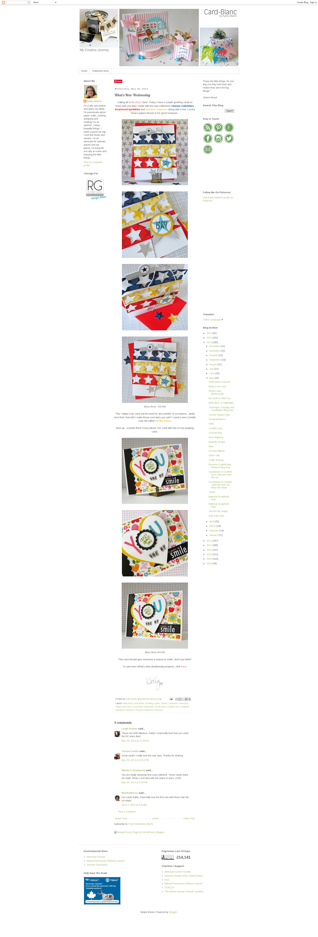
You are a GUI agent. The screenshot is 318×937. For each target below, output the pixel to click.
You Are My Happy (218, 511)
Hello (211, 423)
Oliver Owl (214, 455)
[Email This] (177, 699)
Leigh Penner (129, 728)
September (215, 359)
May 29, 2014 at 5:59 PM (134, 782)
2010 (209, 554)
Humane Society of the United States (183, 875)
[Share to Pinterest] (189, 699)
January (213, 535)
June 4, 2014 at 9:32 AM (134, 805)
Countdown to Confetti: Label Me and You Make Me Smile (221, 485)
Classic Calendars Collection (174, 703)
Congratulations (217, 419)
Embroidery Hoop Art (219, 382)
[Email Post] (171, 699)
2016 (209, 333)
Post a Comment (127, 811)
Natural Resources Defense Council (105, 860)
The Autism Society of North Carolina (183, 891)
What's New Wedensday (216, 392)
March (212, 526)
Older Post (189, 818)
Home (84, 71)
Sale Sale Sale (216, 515)
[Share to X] (183, 699)
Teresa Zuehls (130, 751)
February (214, 530)
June (212, 373)
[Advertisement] (216, 257)
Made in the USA (217, 386)
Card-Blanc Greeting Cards (147, 703)
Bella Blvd (127, 703)
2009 (209, 558)
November (215, 350)
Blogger (173, 912)
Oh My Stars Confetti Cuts (167, 707)
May (211, 378)
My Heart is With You (220, 398)
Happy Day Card (123, 707)
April (212, 521)
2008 (209, 563)
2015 (209, 337)
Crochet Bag (215, 432)
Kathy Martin (94, 101)
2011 (209, 550)
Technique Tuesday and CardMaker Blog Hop (221, 409)
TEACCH (169, 887)
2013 (209, 540)
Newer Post (121, 818)
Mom (211, 446)
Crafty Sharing (216, 460)
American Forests (96, 856)
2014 (209, 342)
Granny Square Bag (219, 414)
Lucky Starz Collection (143, 707)
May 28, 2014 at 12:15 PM (135, 740)
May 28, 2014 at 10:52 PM (135, 760)
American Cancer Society (177, 871)
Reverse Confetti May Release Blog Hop (220, 466)
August (213, 364)
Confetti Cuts (215, 428)
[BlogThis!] (180, 699)
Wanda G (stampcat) (133, 770)
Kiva (166, 879)
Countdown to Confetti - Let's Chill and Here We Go (221, 474)
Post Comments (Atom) (141, 824)
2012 (209, 545)
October (213, 355)
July (211, 369)
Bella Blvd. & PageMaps (221, 402)
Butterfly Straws (217, 442)
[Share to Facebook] (186, 699)
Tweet (212, 492)
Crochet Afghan (217, 451)
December (215, 346)
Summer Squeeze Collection (149, 710)
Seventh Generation (97, 864)
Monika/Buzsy (130, 793)
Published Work (100, 71)
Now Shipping (216, 437)
